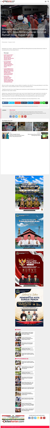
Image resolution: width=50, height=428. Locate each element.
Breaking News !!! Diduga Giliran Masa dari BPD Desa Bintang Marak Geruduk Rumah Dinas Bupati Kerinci (24, 32)
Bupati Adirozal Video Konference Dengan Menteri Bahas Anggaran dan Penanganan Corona (39, 128)
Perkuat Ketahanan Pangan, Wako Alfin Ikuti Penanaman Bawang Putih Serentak (28, 367)
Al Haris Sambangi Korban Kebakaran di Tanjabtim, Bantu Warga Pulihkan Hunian (27, 338)
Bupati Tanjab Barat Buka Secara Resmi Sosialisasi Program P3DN (27, 398)
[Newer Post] (4, 133)
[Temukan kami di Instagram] (13, 116)
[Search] (48, 1)
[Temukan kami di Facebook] (29, 418)
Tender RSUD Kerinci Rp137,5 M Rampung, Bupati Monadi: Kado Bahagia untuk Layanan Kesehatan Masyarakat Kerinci (8, 71)
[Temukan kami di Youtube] (25, 116)
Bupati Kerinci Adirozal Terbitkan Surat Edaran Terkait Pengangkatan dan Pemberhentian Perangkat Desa (24, 128)
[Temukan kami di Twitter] (16, 116)
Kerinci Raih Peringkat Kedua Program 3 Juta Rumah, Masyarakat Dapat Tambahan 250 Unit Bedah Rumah (8, 79)
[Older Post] (46, 133)
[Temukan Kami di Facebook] (10, 116)
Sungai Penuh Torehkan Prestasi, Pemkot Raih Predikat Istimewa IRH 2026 (28, 354)
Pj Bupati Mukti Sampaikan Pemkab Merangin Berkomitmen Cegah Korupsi (27, 393)
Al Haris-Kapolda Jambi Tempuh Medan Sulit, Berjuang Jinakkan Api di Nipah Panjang (27, 333)
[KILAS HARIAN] (25, 1)
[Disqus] (25, 156)
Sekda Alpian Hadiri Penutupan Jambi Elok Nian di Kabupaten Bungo (27, 343)
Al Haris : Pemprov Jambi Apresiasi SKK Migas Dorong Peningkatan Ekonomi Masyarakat (28, 409)
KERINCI (4, 25)
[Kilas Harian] (13, 422)
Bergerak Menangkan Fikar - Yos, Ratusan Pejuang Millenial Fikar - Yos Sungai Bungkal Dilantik (27, 383)
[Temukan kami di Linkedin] (19, 116)
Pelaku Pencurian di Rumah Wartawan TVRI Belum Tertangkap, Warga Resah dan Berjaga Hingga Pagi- (28, 405)
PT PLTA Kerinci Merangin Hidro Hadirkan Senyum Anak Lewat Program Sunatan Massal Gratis (8, 64)
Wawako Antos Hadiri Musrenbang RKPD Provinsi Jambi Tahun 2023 (28, 388)
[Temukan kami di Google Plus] (22, 116)
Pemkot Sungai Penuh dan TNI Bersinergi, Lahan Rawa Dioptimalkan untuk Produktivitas (28, 349)
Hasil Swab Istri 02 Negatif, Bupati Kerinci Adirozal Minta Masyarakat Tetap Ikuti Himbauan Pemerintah (9, 128)
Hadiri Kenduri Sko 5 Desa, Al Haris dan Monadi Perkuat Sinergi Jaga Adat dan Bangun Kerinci (9, 57)
